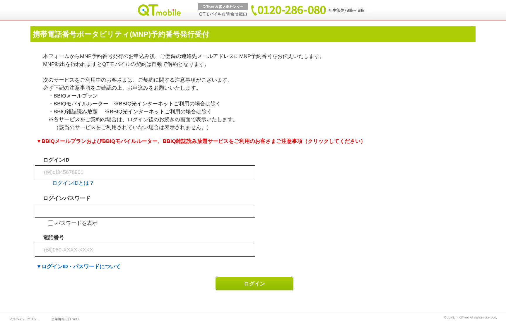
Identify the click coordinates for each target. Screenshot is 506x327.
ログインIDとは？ (73, 183)
